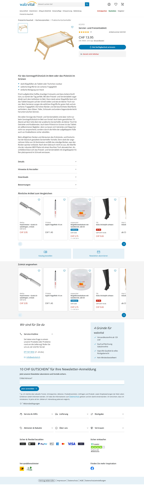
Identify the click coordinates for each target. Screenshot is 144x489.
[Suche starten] (87, 4)
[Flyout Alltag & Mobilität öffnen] (51, 11)
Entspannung (67, 11)
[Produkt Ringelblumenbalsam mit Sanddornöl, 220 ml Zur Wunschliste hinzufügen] (90, 200)
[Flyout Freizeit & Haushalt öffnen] (33, 14)
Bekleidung (77, 11)
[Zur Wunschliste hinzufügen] (72, 27)
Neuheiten (112, 11)
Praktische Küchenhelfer (61, 20)
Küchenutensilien (42, 20)
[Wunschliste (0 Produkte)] (116, 4)
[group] (54, 45)
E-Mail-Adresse (25, 378)
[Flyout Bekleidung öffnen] (82, 11)
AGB (81, 480)
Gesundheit (24, 11)
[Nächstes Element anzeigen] (124, 244)
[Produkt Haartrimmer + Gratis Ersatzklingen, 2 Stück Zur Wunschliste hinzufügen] (39, 200)
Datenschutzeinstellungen (95, 480)
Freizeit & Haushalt (26, 14)
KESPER (82, 24)
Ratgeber (121, 11)
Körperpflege (56, 11)
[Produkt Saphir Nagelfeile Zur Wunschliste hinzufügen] (64, 200)
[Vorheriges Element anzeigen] (20, 244)
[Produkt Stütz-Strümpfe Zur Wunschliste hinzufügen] (115, 200)
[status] (60, 4)
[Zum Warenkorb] (122, 4)
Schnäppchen (102, 11)
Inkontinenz (33, 11)
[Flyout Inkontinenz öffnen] (38, 11)
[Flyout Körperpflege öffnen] (62, 11)
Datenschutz (74, 396)
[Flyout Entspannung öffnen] (72, 11)
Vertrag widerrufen (46, 480)
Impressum (61, 480)
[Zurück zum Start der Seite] (141, 473)
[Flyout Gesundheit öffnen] (28, 11)
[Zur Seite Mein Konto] (109, 4)
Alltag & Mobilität (45, 11)
